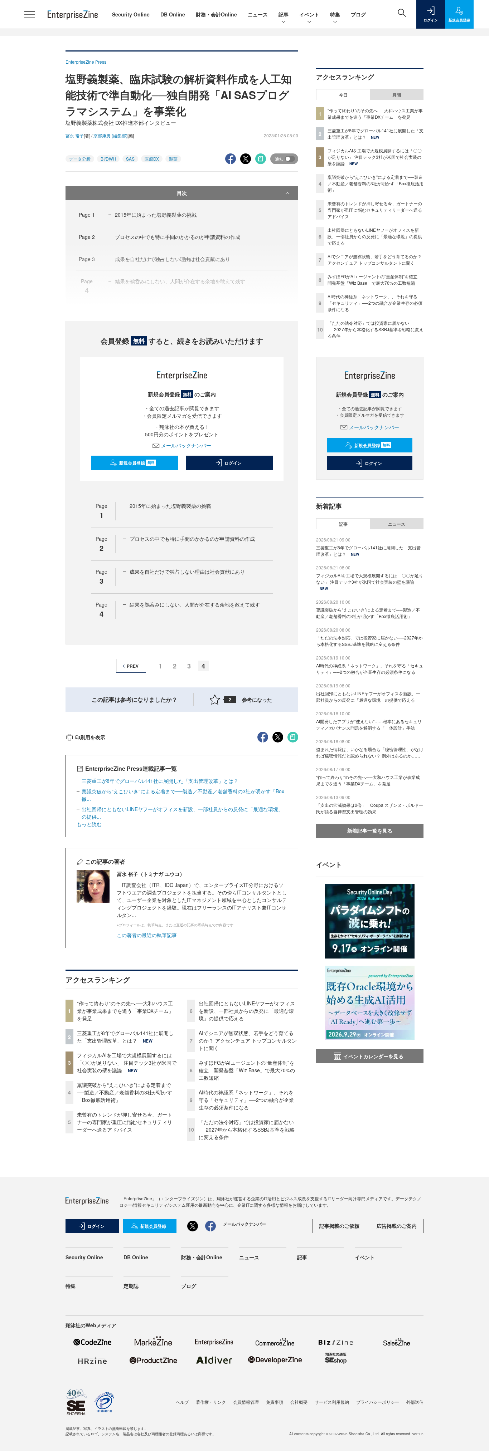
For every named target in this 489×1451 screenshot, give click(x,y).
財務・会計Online (216, 14)
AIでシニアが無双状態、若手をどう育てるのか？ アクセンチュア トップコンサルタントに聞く (248, 1040)
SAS (130, 159)
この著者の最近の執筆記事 (147, 934)
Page (87, 214)
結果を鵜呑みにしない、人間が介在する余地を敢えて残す (195, 604)
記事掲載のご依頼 (339, 1225)
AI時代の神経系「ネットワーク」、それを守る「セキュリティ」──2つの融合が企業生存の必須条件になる (246, 1100)
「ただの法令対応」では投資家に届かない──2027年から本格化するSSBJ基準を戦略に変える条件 (247, 1129)
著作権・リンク (211, 1402)
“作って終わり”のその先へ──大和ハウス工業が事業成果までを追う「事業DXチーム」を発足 (125, 1011)
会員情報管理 (246, 1402)
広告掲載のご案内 (397, 1225)
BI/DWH (108, 159)
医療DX (152, 159)
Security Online (131, 14)
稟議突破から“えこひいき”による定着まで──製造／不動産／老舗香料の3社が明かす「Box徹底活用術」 (124, 1092)
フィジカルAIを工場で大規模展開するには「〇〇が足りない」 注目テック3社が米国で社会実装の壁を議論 (126, 1063)
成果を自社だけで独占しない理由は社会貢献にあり (187, 571)
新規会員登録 (137, 463)
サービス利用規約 (332, 1402)
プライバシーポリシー (377, 1402)
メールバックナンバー (186, 445)
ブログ (358, 14)
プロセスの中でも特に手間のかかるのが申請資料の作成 (177, 236)
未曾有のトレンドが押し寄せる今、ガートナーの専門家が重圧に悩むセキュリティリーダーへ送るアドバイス (124, 1122)
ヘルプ (182, 1402)
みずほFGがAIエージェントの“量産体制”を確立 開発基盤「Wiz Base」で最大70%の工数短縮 (247, 1070)
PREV (133, 666)
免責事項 (274, 1402)
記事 (284, 14)
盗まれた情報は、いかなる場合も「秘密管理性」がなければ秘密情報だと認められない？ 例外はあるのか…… (369, 752)
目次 (182, 192)
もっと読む (89, 824)
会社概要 (299, 1402)
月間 (396, 95)
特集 (335, 14)
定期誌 (131, 1285)
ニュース (258, 14)
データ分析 (80, 159)
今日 (343, 95)
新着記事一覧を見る (369, 830)
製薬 (173, 159)
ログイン (233, 463)
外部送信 (414, 1402)
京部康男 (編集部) (110, 135)
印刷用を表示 (90, 737)
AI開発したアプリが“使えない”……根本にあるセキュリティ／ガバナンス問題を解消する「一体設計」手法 (369, 724)
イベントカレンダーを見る (373, 1056)
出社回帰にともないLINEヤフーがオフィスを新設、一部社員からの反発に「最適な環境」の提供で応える (247, 1011)
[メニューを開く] (29, 14)
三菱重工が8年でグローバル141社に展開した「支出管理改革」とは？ (160, 780)
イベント (309, 14)
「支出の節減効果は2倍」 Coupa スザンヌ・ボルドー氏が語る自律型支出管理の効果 (369, 808)
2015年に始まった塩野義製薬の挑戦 (156, 214)
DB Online (172, 14)
